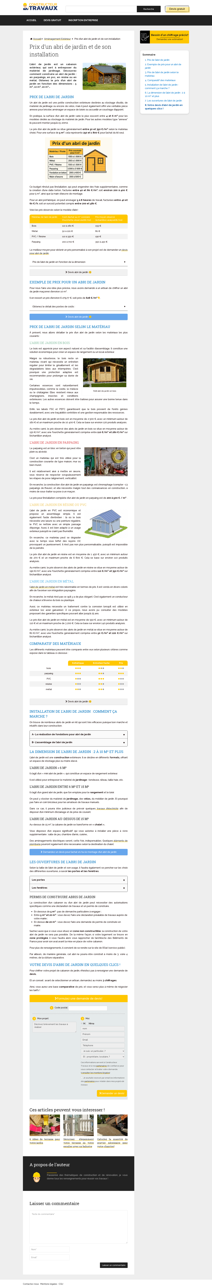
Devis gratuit (177, 8)
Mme (91, 1023)
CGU (61, 1284)
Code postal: (61, 1007)
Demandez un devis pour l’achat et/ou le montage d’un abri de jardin (79, 852)
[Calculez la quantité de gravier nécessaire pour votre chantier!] (112, 1125)
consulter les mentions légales (95, 1073)
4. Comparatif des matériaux (160, 80)
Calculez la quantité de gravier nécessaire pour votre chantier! (112, 1143)
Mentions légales (48, 1284)
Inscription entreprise (83, 20)
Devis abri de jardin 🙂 (79, 272)
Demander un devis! (112, 1093)
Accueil (31, 20)
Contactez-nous (31, 1284)
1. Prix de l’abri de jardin (157, 60)
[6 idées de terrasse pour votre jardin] (45, 1125)
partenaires (101, 1066)
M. (84, 1023)
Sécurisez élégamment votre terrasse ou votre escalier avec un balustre (78, 1143)
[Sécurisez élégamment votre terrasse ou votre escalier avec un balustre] (78, 1125)
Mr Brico (52, 1171)
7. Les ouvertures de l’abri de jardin (163, 100)
